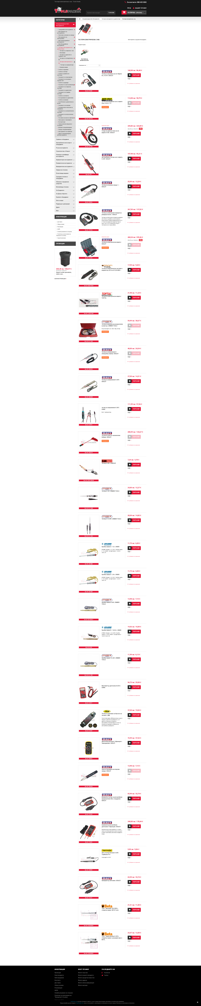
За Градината (60, 190)
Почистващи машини (62, 173)
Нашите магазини (61, 238)
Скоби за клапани (63, 100)
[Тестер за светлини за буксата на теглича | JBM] (89, 720)
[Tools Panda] (69, 10)
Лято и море (59, 200)
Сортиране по (82, 65)
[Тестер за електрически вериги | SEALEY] (89, 247)
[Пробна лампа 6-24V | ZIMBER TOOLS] (89, 609)
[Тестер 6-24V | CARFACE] (89, 470)
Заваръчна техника (62, 170)
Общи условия (60, 224)
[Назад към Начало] (79, 19)
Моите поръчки (83, 972)
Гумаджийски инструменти (65, 29)
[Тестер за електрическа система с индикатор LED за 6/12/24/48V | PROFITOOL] (89, 275)
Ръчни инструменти (62, 148)
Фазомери (62, 52)
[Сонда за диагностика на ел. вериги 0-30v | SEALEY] (89, 136)
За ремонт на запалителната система (65, 111)
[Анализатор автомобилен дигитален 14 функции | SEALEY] (89, 831)
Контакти (57, 980)
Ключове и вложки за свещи (66, 35)
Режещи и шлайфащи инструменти (62, 155)
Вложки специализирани (65, 127)
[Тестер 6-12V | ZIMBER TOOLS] (89, 497)
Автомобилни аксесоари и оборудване (64, 143)
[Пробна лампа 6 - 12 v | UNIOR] (89, 553)
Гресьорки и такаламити (65, 120)
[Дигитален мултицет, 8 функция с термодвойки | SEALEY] (89, 748)
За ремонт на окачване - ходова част (64, 80)
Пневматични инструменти (64, 163)
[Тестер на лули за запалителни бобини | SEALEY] (89, 442)
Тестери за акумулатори (66, 65)
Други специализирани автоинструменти (64, 134)
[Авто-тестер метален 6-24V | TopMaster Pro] (89, 859)
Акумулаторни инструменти (64, 159)
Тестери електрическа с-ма (65, 62)
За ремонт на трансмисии (65, 77)
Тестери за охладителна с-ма (66, 59)
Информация (61, 217)
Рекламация (60, 226)
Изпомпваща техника (62, 187)
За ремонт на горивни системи (63, 93)
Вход (129, 8)
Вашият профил (140, 8)
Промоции (60, 243)
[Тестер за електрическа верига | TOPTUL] (89, 303)
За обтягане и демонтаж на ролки (65, 102)
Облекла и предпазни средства (62, 182)
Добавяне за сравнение (134, 83)
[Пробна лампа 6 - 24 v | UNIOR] (89, 581)
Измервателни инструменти (64, 166)
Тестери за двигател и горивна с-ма (65, 55)
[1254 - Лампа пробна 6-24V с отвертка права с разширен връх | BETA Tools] (89, 943)
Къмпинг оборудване (62, 197)
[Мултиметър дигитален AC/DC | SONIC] (89, 692)
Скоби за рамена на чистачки (63, 74)
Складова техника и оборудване (62, 177)
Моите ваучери (82, 985)
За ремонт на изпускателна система (65, 115)
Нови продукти (59, 975)
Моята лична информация (86, 983)
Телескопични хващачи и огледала (64, 124)
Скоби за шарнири (63, 82)
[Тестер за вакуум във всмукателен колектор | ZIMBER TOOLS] (89, 330)
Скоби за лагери (62, 71)
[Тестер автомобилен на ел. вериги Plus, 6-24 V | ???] (89, 108)
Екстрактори (61, 122)
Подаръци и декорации (63, 204)
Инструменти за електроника (62, 37)
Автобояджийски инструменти (62, 44)
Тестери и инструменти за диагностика (64, 48)
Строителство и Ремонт (63, 151)
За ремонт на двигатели (64, 90)
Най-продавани (59, 977)
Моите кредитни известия (86, 977)
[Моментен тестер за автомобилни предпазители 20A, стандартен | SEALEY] (89, 803)
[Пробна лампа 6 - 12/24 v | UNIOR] (89, 637)
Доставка (59, 221)
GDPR (58, 229)
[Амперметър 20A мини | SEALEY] (89, 887)
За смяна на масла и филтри (66, 118)
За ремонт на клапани (64, 105)
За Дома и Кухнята (61, 193)
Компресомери (63, 67)
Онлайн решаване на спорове (64, 231)
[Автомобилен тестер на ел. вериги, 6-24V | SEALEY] (89, 164)
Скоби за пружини (63, 69)
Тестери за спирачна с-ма (66, 50)
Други (58, 207)
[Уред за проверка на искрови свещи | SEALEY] (89, 776)
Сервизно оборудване (62, 139)
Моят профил (83, 969)
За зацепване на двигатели (65, 98)
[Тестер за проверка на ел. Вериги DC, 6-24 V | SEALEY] (89, 80)
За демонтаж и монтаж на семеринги (65, 108)
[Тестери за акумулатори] (84, 52)
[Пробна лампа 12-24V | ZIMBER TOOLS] (89, 664)
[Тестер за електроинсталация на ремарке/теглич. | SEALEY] (89, 219)
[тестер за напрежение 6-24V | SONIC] (89, 414)
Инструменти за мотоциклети (62, 32)
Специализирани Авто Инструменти (62, 24)
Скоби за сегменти (63, 95)
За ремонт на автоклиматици (66, 84)
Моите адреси (82, 980)
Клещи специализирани (64, 129)
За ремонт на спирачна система (64, 87)
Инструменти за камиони (65, 131)
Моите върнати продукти (86, 975)
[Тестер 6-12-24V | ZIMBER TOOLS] (89, 525)
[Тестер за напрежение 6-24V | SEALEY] (89, 386)
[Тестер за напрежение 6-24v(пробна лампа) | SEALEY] (89, 358)
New (57, 210)
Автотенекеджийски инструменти (63, 41)
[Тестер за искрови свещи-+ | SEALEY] (89, 191)
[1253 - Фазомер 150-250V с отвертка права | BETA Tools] (89, 915)
